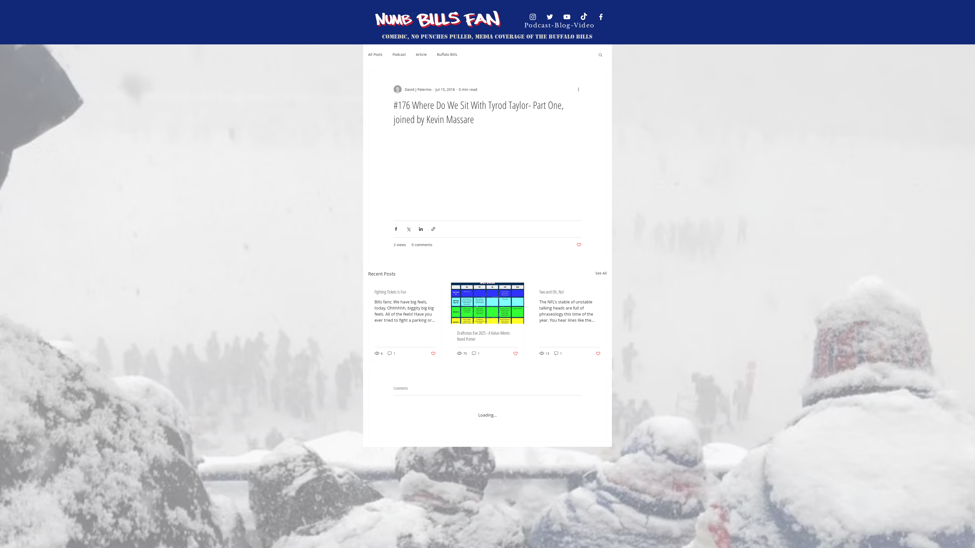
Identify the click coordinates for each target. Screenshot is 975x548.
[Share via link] (433, 192)
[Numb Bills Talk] (584, 17)
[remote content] (487, 151)
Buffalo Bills (447, 54)
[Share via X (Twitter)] (408, 192)
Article (421, 54)
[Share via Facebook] (396, 192)
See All (601, 236)
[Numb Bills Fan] (533, 17)
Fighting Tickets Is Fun (390, 255)
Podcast (399, 54)
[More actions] (578, 89)
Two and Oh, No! (551, 255)
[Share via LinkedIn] (420, 192)
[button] (600, 55)
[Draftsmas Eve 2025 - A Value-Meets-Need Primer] (487, 266)
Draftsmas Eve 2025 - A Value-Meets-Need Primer (484, 299)
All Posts (375, 54)
